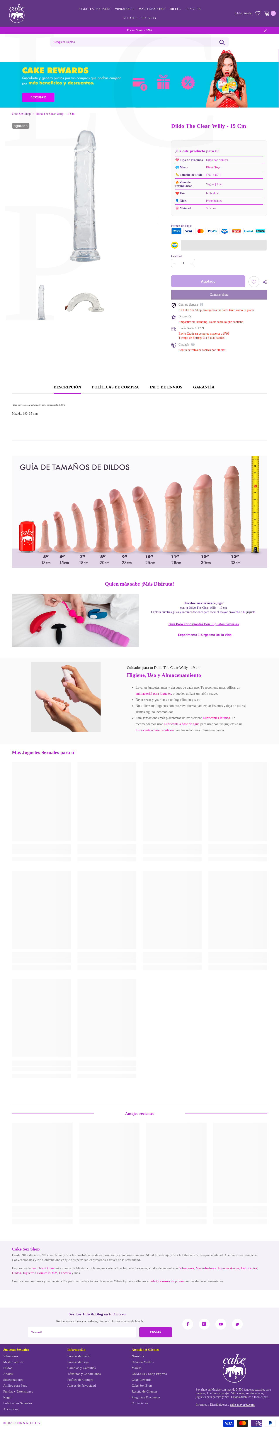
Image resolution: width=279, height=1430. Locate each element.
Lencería (65, 1273)
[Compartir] (263, 282)
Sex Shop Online (43, 1268)
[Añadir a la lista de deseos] (253, 281)
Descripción (67, 387)
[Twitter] (237, 1324)
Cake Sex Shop (21, 113)
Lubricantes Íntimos (216, 718)
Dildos (16, 1273)
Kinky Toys (213, 167)
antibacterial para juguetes (153, 693)
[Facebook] (187, 1324)
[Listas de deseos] (257, 13)
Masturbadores (206, 1268)
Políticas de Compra (115, 387)
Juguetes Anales (228, 1268)
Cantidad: (177, 256)
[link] (66, 697)
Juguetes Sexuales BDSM (40, 1273)
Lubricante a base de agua (181, 724)
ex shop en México (209, 1389)
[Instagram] (204, 1324)
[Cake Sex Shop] (139, 78)
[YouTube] (220, 1324)
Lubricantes (249, 1268)
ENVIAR (155, 1332)
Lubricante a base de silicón (155, 730)
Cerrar (265, 30)
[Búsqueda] (222, 42)
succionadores (254, 1393)
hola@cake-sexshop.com (167, 1281)
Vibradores (186, 1268)
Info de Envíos (166, 387)
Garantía (203, 387)
